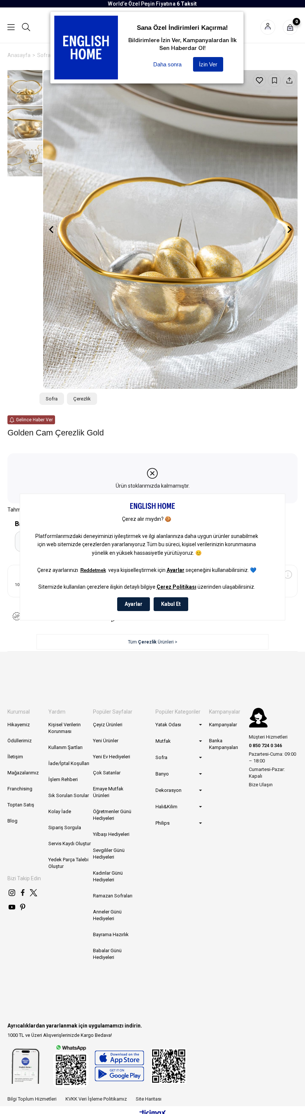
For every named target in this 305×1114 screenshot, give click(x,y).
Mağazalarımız (23, 772)
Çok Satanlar (107, 772)
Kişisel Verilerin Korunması (64, 728)
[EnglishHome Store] (119, 1066)
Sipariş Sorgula (64, 827)
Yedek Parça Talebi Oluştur (68, 863)
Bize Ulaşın (261, 784)
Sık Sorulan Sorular (68, 795)
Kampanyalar (223, 724)
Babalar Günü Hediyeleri (107, 954)
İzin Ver (208, 64)
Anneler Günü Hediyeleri (107, 915)
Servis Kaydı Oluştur (69, 843)
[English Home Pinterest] (22, 907)
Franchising (19, 789)
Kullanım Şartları (65, 747)
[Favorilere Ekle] (259, 80)
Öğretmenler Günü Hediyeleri (112, 815)
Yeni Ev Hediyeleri (111, 756)
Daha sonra (167, 64)
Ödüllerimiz (19, 740)
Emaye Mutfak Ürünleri (108, 792)
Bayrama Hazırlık (111, 934)
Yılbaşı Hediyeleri (111, 834)
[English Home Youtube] (11, 907)
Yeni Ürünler (105, 740)
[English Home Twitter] (33, 892)
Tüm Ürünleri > (152, 642)
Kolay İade (59, 811)
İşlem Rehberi (63, 779)
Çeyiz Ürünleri (107, 724)
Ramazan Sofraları (112, 896)
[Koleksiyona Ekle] (274, 80)
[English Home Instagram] (11, 892)
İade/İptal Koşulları (68, 763)
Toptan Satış (20, 805)
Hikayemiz (18, 724)
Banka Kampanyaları (223, 744)
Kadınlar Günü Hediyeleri (108, 876)
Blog (12, 821)
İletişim (15, 756)
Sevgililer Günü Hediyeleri (109, 853)
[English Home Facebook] (22, 892)
